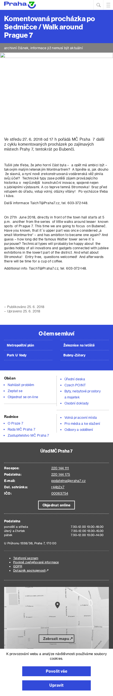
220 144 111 (60, 468)
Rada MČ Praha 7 (21, 429)
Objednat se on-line (23, 397)
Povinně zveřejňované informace (36, 562)
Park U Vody (17, 355)
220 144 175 (60, 474)
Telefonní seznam (25, 558)
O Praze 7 (15, 423)
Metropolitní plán (20, 345)
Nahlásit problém (21, 385)
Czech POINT (75, 385)
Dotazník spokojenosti (29, 570)
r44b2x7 (57, 487)
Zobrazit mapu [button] (56, 638)
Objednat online (56, 505)
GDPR (17, 566)
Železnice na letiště (79, 345)
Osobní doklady (76, 403)
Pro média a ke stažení (82, 423)
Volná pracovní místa (80, 417)
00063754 (59, 493)
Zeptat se (15, 391)
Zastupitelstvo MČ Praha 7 (28, 435)
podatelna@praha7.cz (68, 481)
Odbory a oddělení (78, 429)
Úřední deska (74, 379)
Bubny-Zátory (74, 355)
